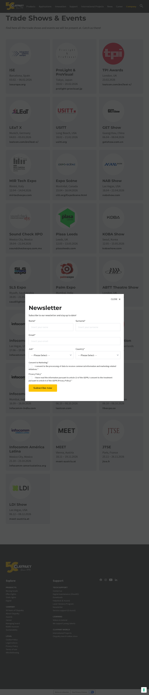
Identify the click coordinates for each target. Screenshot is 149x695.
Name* (32, 320)
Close (114, 299)
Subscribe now (42, 388)
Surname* (80, 320)
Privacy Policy (64, 380)
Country (80, 349)
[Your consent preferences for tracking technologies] (144, 690)
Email (32, 335)
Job (31, 349)
